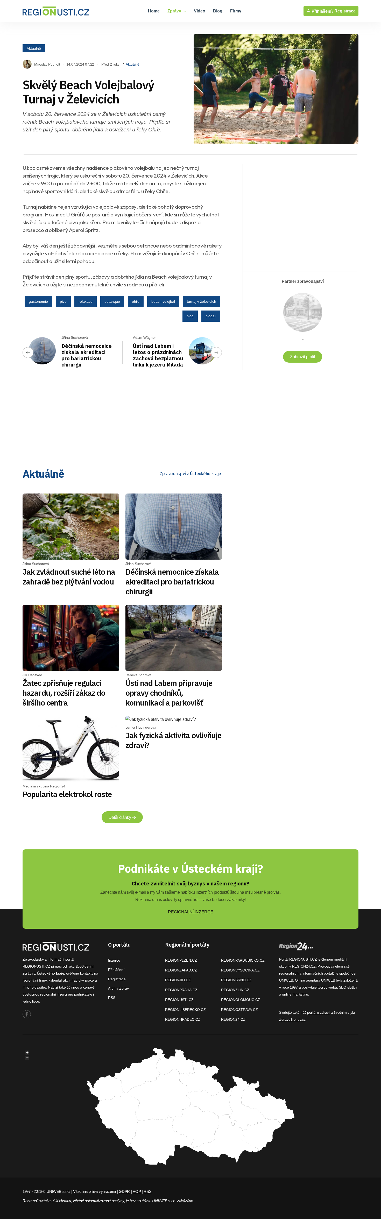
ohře (135, 301)
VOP (137, 1191)
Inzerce (114, 960)
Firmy (235, 11)
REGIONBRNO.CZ (236, 980)
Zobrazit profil (302, 357)
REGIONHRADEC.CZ (182, 1019)
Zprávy (174, 11)
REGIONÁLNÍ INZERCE (190, 912)
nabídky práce (83, 980)
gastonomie (38, 301)
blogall (211, 316)
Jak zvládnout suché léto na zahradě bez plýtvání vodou (69, 577)
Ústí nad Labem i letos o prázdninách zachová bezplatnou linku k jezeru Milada (158, 355)
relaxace (86, 301)
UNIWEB (286, 980)
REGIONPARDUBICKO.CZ (243, 960)
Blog (217, 11)
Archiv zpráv (118, 988)
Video (199, 11)
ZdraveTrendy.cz (292, 1019)
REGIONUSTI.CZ (179, 1000)
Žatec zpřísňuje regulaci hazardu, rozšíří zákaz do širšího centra (64, 693)
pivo (63, 301)
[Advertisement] (122, 418)
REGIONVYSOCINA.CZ (240, 970)
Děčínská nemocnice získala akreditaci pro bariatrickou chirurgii (86, 355)
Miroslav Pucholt (47, 64)
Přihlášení (116, 970)
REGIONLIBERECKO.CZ (185, 1009)
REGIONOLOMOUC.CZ (240, 1000)
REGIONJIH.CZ (178, 980)
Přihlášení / (322, 11)
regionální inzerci (53, 994)
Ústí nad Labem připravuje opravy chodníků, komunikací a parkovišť (169, 693)
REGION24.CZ (233, 1019)
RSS (111, 998)
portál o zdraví (318, 1012)
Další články (120, 817)
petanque (112, 301)
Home (154, 11)
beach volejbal (163, 301)
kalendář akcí (58, 980)
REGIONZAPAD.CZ (181, 970)
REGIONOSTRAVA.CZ (239, 1009)
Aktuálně (34, 48)
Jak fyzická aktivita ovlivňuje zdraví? (173, 740)
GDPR (124, 1191)
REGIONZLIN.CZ (235, 990)
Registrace (345, 11)
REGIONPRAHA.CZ (181, 990)
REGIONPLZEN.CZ (181, 960)
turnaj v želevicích (201, 301)
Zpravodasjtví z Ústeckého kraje (190, 473)
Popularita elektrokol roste (67, 794)
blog (190, 316)
